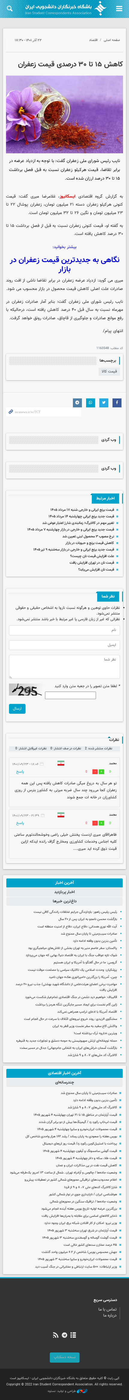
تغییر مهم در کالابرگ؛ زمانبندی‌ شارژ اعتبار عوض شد (78, 523)
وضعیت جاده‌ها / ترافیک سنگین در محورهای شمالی (83, 1201)
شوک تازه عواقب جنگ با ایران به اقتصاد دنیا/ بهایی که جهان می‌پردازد (71, 955)
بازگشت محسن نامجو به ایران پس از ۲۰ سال (87, 919)
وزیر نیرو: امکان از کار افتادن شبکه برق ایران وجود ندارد (80, 1223)
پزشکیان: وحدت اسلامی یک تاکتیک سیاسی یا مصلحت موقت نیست (72, 970)
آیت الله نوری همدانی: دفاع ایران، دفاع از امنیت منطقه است (77, 926)
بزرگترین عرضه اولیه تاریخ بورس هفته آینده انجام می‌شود (79, 1208)
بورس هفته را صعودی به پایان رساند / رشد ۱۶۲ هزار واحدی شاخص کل (71, 1136)
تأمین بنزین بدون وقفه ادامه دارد (95, 941)
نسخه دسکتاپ (65, 1357)
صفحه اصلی (112, 40)
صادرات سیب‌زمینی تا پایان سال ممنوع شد (89, 933)
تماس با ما (107, 1309)
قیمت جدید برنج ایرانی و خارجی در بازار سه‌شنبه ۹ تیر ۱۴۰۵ (73, 549)
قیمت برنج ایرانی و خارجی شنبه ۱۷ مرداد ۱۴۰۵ (82, 510)
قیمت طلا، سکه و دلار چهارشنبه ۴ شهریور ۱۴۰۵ (86, 1158)
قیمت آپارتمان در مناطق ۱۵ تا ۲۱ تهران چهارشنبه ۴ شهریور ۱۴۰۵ (75, 1115)
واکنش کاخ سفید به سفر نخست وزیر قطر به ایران (84, 1026)
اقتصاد (93, 40)
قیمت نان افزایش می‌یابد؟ (96, 569)
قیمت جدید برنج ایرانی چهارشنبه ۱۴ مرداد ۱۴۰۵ (81, 516)
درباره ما (110, 1315)
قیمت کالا (109, 372)
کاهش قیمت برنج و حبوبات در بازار (89, 543)
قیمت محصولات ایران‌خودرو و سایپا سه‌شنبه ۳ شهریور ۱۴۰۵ (77, 1259)
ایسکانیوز (67, 196)
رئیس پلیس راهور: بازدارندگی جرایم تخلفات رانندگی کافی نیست (75, 912)
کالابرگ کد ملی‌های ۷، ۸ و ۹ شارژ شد (92, 1055)
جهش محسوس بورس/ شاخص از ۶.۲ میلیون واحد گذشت (79, 1252)
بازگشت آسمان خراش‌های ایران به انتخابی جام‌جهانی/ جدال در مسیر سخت (68, 1048)
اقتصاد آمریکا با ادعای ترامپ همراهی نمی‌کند (87, 1011)
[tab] (64, 883)
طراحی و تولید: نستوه (62, 1391)
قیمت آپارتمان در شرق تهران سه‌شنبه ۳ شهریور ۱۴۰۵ (82, 1230)
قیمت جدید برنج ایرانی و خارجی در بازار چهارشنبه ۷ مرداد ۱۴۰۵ (70, 529)
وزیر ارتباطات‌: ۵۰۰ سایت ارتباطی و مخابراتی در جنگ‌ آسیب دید (76, 1266)
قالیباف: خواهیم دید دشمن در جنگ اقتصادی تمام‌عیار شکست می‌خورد (71, 997)
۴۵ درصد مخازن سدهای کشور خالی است (90, 1245)
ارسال (17, 709)
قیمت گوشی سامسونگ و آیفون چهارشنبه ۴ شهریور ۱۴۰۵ (80, 1151)
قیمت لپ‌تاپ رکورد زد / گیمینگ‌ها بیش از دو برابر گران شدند (78, 1122)
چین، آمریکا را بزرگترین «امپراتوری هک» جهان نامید (83, 977)
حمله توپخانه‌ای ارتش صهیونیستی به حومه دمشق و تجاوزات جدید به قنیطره (66, 1040)
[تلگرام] (64, 1336)
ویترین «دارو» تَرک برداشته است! (95, 1033)
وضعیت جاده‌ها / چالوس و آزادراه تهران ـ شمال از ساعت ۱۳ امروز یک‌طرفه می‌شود (63, 1172)
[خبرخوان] (55, 1336)
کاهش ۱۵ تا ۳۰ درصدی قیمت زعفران (70, 64)
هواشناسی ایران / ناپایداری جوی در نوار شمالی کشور (83, 1194)
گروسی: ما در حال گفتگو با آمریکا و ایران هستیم (85, 962)
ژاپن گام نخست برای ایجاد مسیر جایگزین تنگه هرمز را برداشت (76, 1004)
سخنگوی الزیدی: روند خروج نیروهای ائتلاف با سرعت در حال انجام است (70, 1019)
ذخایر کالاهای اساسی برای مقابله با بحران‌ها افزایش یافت (79, 1216)
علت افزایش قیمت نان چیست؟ (92, 556)
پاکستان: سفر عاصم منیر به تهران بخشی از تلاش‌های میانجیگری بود (72, 948)
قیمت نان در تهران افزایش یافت (92, 562)
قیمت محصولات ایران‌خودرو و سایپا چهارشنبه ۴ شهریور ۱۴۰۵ (77, 1129)
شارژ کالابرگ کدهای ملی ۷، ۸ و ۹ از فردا (90, 1187)
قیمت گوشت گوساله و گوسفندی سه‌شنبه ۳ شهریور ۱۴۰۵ (79, 1237)
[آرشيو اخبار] (73, 1336)
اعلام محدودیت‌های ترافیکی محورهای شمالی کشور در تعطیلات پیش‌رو (71, 1179)
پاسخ (20, 772)
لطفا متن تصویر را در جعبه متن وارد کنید (87, 686)
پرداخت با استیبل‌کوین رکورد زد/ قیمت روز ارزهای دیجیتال (80, 1143)
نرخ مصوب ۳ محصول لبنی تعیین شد (88, 536)
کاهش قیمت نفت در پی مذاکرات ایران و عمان (86, 1165)
